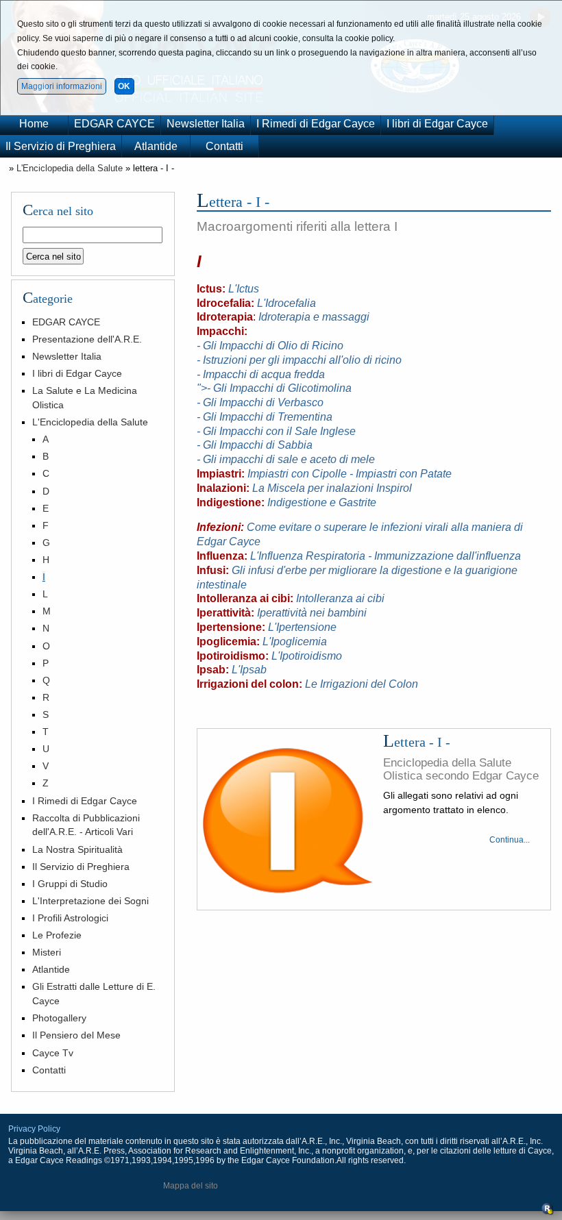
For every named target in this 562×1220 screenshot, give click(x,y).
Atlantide (156, 146)
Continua (506, 840)
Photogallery (59, 1017)
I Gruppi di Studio (70, 883)
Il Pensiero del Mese (76, 1035)
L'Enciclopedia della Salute (69, 168)
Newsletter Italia (206, 123)
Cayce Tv (52, 1052)
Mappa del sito (190, 1186)
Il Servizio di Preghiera (60, 146)
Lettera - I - (416, 741)
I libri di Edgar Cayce (437, 123)
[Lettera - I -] (288, 821)
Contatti (224, 146)
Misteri (46, 952)
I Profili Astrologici (70, 917)
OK (124, 86)
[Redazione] (547, 1212)
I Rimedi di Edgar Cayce (315, 123)
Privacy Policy (34, 1129)
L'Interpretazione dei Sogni (90, 900)
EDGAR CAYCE (114, 123)
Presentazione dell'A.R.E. (87, 339)
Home (34, 123)
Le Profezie (57, 935)
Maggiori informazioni (61, 86)
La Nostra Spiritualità (77, 849)
